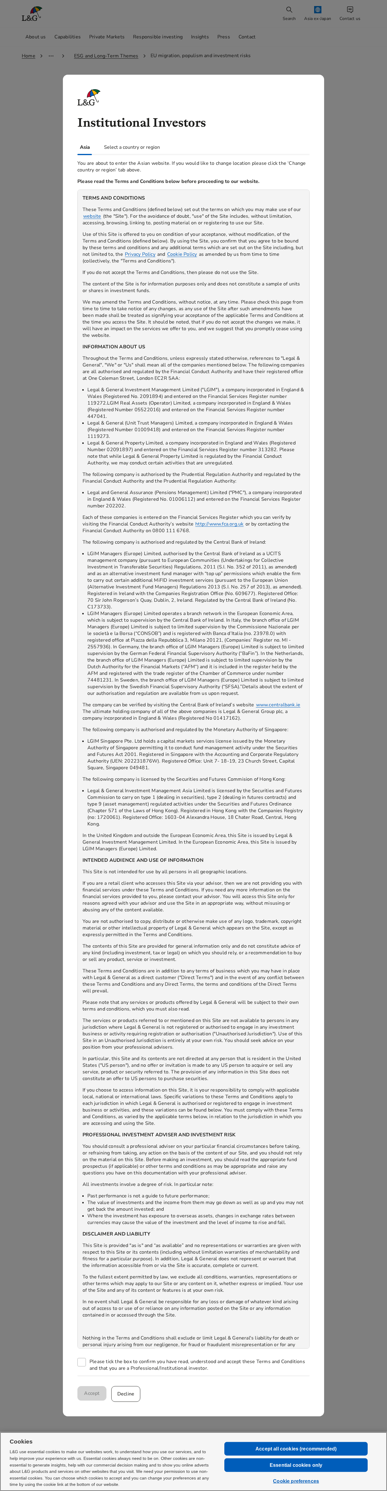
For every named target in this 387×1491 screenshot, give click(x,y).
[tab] (84, 147)
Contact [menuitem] (247, 37)
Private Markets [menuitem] (107, 37)
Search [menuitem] (289, 18)
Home (28, 56)
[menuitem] (318, 13)
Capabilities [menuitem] (67, 37)
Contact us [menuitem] (350, 18)
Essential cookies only (296, 1465)
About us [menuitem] (35, 37)
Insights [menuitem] (200, 37)
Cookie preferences (296, 1481)
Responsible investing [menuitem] (158, 37)
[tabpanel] (193, 765)
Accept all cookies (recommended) (296, 1448)
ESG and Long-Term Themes (106, 56)
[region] (193, 769)
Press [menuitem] (223, 37)
